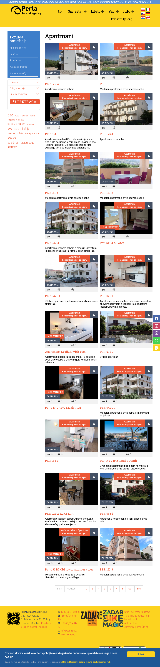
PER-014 (50, 134)
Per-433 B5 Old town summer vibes (69, 569)
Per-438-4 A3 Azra (112, 243)
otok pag (20, 119)
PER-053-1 (106, 513)
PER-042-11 (107, 407)
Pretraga (26, 102)
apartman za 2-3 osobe (18, 133)
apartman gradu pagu (21, 142)
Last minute (109, 227)
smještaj (11, 119)
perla (10, 128)
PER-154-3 (52, 460)
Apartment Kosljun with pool (65, 352)
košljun (26, 129)
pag (10, 115)
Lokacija (14, 82)
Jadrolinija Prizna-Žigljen (136, 626)
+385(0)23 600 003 (70, 611)
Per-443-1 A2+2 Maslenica (63, 407)
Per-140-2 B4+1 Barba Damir (118, 460)
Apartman (74, 45)
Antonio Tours (131, 623)
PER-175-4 (52, 84)
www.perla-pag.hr (69, 634)
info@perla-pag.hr (70, 630)
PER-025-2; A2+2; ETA (59, 513)
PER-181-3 (106, 569)
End (139, 588)
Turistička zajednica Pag (136, 615)
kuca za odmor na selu (25, 115)
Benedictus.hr (131, 619)
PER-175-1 (106, 134)
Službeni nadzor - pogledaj (34, 626)
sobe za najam (16, 124)
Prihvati (141, 654)
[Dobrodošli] (60, 11)
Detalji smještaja (17, 88)
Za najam (53, 72)
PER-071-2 (106, 352)
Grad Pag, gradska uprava (137, 611)
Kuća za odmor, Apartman (74, 530)
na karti (46, 623)
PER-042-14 (52, 296)
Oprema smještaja (18, 94)
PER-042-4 (52, 243)
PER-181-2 (106, 193)
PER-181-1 (106, 84)
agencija (17, 129)
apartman (34, 133)
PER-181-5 (51, 193)
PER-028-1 (106, 296)
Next (130, 588)
